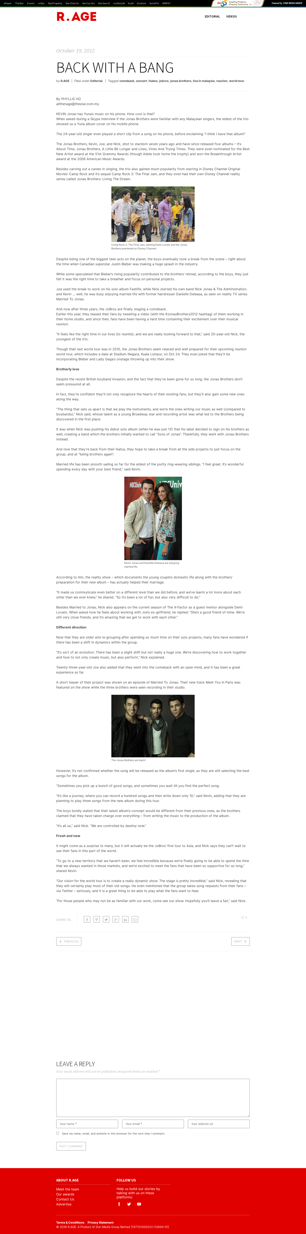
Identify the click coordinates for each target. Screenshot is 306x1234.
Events (31, 3)
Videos (231, 16)
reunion (222, 81)
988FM (166, 3)
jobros (164, 81)
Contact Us (65, 1199)
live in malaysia (204, 81)
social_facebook (119, 1204)
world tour (236, 81)
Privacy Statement (100, 1222)
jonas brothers (180, 81)
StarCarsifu (88, 3)
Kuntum (141, 3)
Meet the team (67, 1189)
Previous (71, 941)
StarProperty (55, 3)
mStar (41, 3)
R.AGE (65, 81)
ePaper (8, 3)
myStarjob (119, 3)
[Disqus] (153, 1008)
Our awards (65, 1194)
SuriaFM (154, 3)
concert (141, 81)
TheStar (19, 3)
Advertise (63, 1204)
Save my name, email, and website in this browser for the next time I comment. (113, 1133)
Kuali (131, 3)
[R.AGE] (76, 16)
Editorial (212, 16)
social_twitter (129, 1204)
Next (238, 941)
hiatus (153, 81)
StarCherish (72, 3)
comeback (126, 81)
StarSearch (104, 3)
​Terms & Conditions (70, 1222)
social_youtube (139, 1204)
